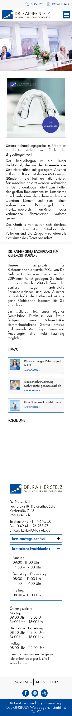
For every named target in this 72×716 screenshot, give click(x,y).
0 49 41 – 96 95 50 (36, 521)
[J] (45, 693)
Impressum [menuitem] (23, 682)
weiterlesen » (32, 370)
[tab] (36, 538)
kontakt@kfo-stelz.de (35, 530)
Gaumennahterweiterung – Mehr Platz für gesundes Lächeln (42, 383)
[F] (26, 693)
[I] (36, 693)
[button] (66, 14)
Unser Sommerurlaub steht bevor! (43, 402)
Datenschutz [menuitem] (46, 682)
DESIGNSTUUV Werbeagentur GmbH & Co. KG (36, 709)
